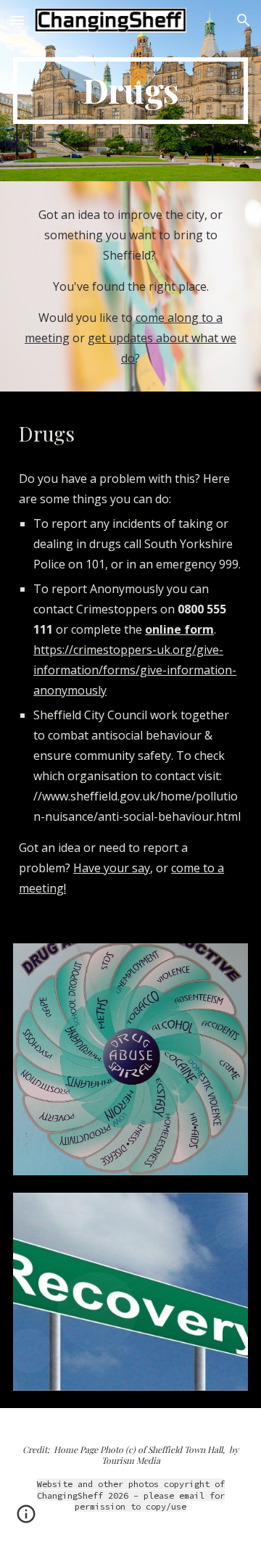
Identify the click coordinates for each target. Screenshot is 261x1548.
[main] (130, 90)
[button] (17, 20)
